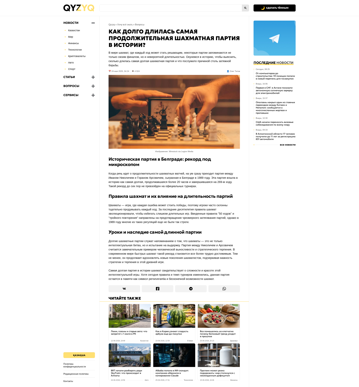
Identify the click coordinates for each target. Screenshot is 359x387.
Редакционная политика (75, 374)
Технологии (75, 49)
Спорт (71, 69)
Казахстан (74, 30)
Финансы (73, 43)
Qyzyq (112, 24)
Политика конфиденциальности (74, 365)
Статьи (69, 77)
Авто (71, 62)
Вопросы (71, 86)
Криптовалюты (77, 56)
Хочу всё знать (125, 24)
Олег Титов (235, 71)
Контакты (68, 381)
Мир (70, 36)
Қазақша (79, 355)
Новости (70, 23)
